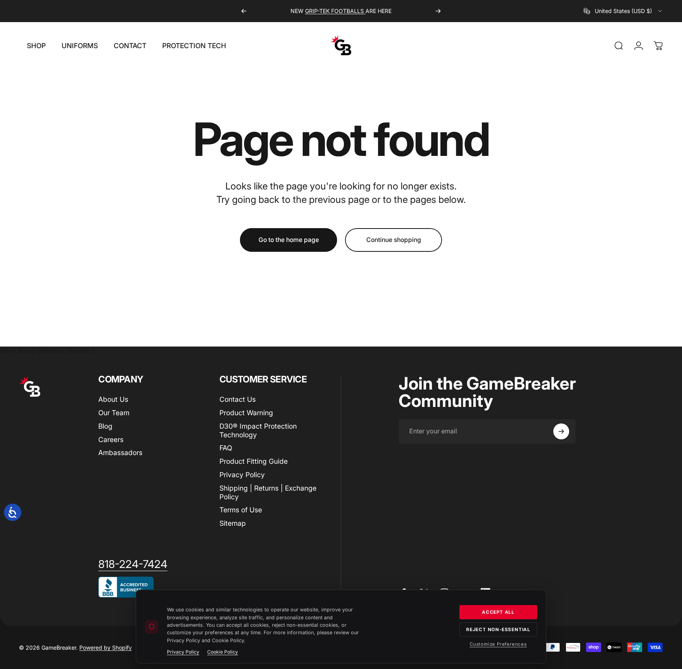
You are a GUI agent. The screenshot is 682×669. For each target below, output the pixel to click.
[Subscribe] (561, 431)
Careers (111, 439)
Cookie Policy (222, 652)
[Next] (438, 11)
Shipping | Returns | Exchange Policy (268, 492)
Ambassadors (120, 452)
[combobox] (623, 11)
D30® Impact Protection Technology (258, 430)
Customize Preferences (498, 644)
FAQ (225, 448)
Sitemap (232, 523)
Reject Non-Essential (498, 629)
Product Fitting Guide (253, 461)
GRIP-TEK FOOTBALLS (335, 10)
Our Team (113, 413)
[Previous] (244, 11)
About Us (113, 399)
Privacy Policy (242, 474)
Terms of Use (240, 510)
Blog (105, 426)
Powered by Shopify (105, 647)
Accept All (498, 612)
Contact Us (237, 399)
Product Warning (246, 413)
